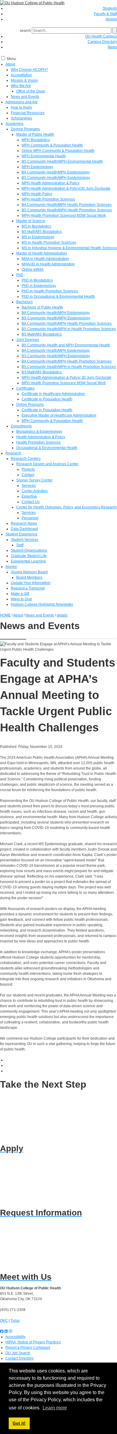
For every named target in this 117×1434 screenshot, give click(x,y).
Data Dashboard (24, 529)
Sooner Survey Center (34, 480)
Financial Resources (27, 113)
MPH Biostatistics (36, 140)
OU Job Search (17, 1353)
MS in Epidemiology (38, 237)
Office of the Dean (30, 91)
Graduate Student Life (28, 556)
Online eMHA (33, 269)
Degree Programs (25, 129)
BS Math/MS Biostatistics (42, 232)
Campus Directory (102, 42)
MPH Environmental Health (44, 156)
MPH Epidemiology (37, 167)
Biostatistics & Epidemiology (39, 431)
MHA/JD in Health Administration (48, 264)
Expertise (29, 496)
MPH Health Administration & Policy (51, 183)
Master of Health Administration (41, 253)
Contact (28, 475)
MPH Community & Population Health (52, 145)
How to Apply (21, 107)
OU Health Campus (101, 36)
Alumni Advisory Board (29, 572)
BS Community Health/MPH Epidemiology (56, 178)
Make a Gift (20, 594)
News (112, 47)
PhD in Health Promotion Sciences (50, 291)
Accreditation (21, 75)
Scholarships (21, 118)
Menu (11, 59)
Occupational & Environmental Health (46, 448)
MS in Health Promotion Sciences (49, 242)
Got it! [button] (19, 1423)
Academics (14, 124)
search (25, 31)
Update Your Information (30, 583)
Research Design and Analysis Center (47, 464)
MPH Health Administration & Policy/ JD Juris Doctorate (66, 377)
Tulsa (15, 1320)
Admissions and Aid (21, 102)
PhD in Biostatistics (37, 280)
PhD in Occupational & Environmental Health (58, 296)
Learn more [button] (55, 1407)
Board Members (29, 577)
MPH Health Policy (37, 194)
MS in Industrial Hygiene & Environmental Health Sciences (69, 248)
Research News (24, 523)
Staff (19, 545)
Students (110, 8)
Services (29, 486)
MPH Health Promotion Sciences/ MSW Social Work (64, 215)
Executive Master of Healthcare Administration (59, 415)
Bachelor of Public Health (42, 307)
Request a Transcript (28, 588)
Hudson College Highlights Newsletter (42, 604)
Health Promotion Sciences (38, 442)
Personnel (30, 518)
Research (13, 453)
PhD (19, 275)
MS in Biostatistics (36, 226)
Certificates (25, 388)
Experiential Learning (28, 561)
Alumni (111, 19)
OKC (4, 1320)
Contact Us (31, 502)
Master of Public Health (35, 134)
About (10, 64)
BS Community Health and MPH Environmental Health (66, 345)
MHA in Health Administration (45, 259)
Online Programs (30, 404)
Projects (28, 469)
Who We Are (21, 86)
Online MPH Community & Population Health (58, 151)
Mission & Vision (24, 80)
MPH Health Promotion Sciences (48, 199)
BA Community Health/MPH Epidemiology (56, 172)
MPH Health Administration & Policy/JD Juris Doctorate (66, 188)
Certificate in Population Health (47, 399)
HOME (5, 615)
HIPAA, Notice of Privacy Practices (33, 1342)
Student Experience (21, 534)
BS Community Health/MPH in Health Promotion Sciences (69, 329)
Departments (21, 426)
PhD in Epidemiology (39, 286)
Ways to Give (21, 599)
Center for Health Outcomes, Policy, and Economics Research (66, 507)
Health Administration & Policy (40, 437)
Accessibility (15, 1337)
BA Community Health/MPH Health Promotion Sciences (67, 205)
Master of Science (30, 221)
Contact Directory (19, 1358)
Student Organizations (29, 550)
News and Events (25, 97)
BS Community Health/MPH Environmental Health (62, 161)
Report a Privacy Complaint (27, 1347)
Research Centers (25, 458)
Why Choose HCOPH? (29, 70)
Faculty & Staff (105, 14)
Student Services (24, 540)
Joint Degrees (27, 340)
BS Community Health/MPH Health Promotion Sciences (67, 210)
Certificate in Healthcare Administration (53, 394)
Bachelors (24, 302)
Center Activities (35, 491)
